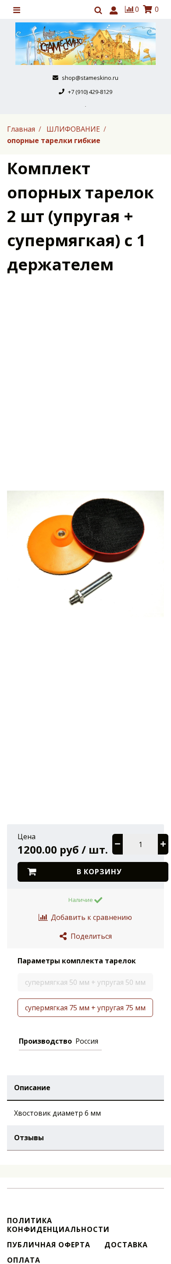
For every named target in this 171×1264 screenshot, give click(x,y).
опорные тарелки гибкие (53, 140)
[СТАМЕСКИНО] (85, 43)
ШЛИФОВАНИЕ (74, 129)
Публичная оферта (48, 1245)
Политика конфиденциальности (58, 1225)
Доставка (126, 1245)
